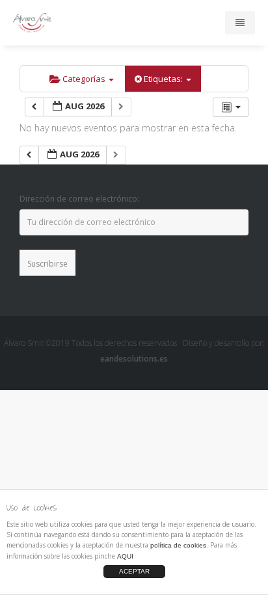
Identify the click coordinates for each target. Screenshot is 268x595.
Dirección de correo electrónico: (79, 198)
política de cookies (178, 545)
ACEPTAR (134, 571)
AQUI (125, 556)
